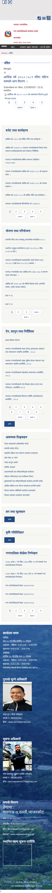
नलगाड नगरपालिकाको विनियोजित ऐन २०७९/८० (22, 203)
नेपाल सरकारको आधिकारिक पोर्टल (16, 443)
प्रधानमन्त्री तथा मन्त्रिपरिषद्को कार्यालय (19, 472)
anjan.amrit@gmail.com (19, 722)
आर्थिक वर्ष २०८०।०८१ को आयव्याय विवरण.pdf (27, 94)
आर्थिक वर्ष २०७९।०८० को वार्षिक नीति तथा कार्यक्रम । (25, 195)
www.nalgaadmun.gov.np (22, 834)
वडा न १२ (9, 304)
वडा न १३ (9, 295)
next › (20, 107)
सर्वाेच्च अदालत (9, 467)
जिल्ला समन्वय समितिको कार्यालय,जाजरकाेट (20, 490)
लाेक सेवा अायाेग (10, 458)
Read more (10, 98)
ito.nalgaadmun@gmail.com (21, 829)
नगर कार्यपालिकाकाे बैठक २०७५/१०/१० (19, 594)
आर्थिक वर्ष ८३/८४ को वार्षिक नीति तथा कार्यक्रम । (23, 139)
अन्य (9, 424)
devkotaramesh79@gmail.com (22, 781)
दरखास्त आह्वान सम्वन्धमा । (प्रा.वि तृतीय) (30, 47)
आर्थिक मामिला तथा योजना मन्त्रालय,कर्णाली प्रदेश (22, 486)
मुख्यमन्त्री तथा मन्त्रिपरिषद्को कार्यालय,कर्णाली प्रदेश (23, 481)
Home (4, 53)
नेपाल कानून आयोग (11, 462)
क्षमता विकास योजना (12, 340)
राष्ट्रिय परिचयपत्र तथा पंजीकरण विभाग (18, 476)
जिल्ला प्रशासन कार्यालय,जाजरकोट (17, 495)
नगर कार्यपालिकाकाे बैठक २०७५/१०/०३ (19, 603)
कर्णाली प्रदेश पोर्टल (11, 448)
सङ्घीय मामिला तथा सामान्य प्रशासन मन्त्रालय (21, 453)
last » (33, 107)
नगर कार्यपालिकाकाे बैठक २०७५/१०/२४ (19, 585)
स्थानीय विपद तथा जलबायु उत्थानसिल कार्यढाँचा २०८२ (25, 239)
